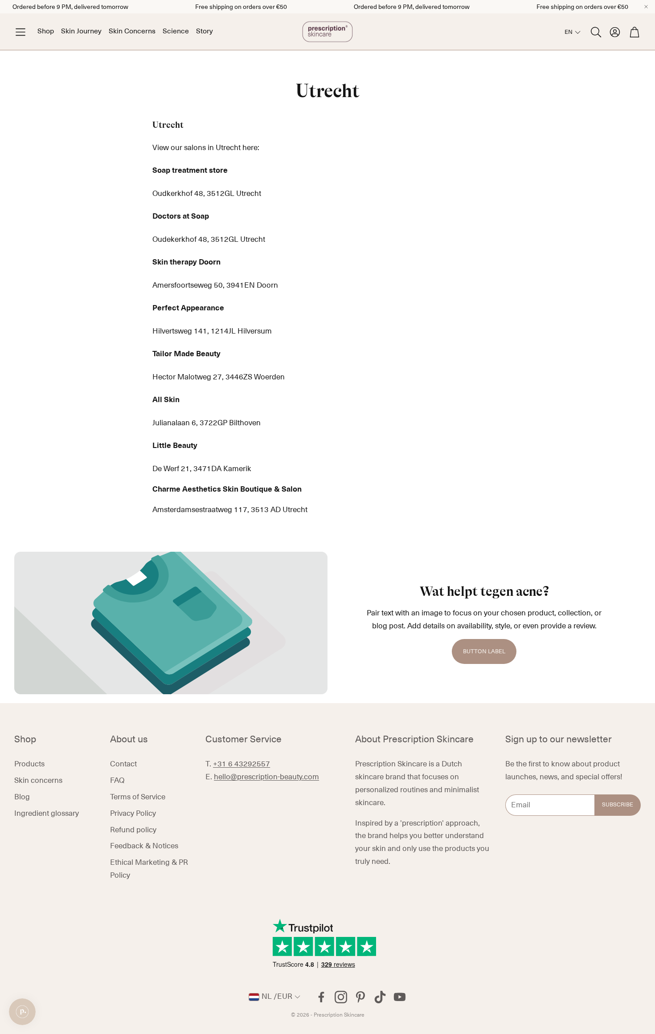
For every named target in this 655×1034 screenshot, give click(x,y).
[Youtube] (399, 997)
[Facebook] (321, 997)
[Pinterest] (360, 997)
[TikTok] (380, 997)
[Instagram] (341, 997)
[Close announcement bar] (646, 6)
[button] (20, 32)
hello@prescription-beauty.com (266, 777)
